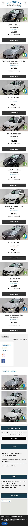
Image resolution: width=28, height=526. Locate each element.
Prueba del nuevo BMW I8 (8, 466)
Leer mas (14, 438)
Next (24, 339)
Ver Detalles (14, 40)
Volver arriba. (5, 336)
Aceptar (4, 523)
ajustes (13, 520)
